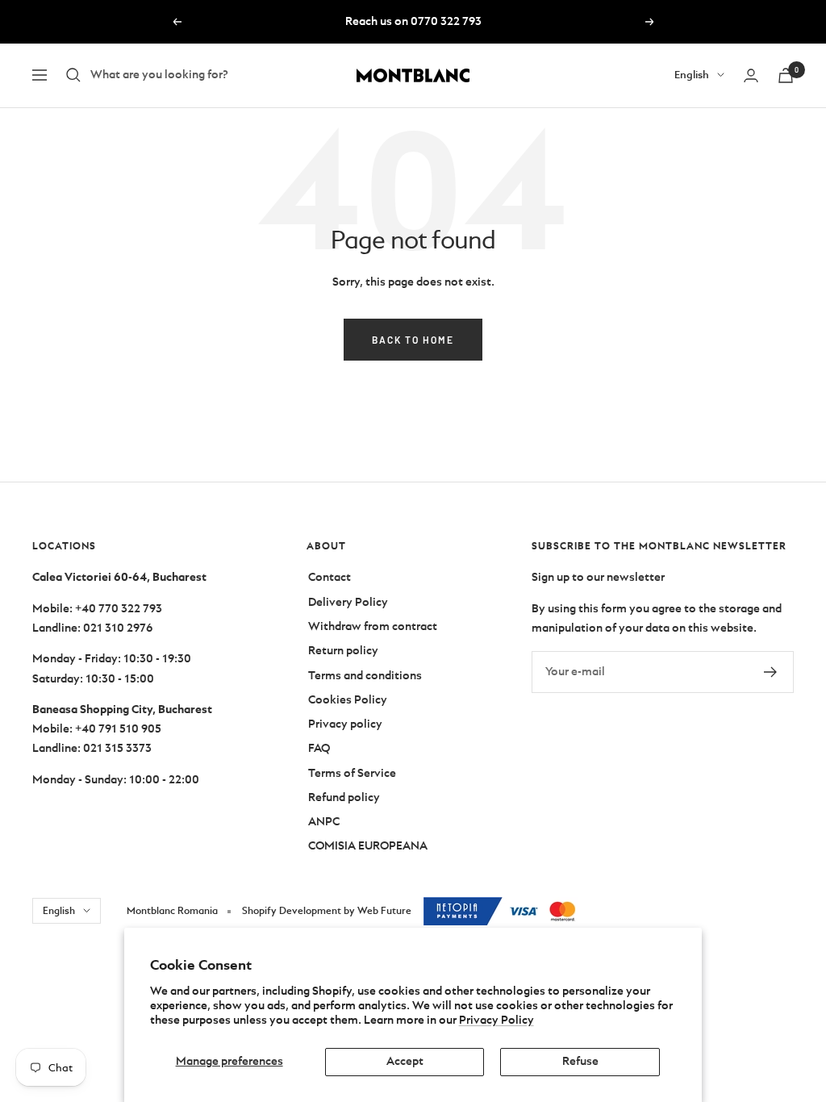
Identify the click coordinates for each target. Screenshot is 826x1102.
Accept (404, 1061)
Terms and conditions (365, 675)
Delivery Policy (348, 602)
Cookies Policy (347, 699)
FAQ (319, 748)
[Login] (751, 75)
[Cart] (786, 75)
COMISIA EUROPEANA (368, 845)
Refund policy (344, 797)
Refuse (580, 1061)
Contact (329, 577)
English (691, 74)
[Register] (771, 672)
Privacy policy (345, 724)
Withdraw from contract (372, 626)
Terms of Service (352, 773)
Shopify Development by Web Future (326, 911)
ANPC (324, 821)
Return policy (343, 650)
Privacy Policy (496, 1020)
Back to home (413, 339)
